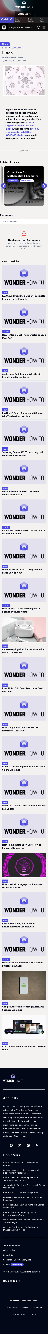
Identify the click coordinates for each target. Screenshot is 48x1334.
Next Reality (31, 20)
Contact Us (8, 1255)
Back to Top (10, 1280)
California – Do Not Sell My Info (17, 1259)
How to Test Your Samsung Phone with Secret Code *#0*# (23, 1206)
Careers (12, 1264)
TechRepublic (12, 1307)
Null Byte (42, 20)
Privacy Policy (9, 1250)
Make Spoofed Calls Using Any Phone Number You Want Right (23, 1221)
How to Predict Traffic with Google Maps (21, 1192)
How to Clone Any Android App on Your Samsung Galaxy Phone (20, 1179)
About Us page (21, 1136)
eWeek (25, 1307)
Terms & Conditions (12, 1245)
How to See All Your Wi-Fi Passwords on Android (20, 1164)
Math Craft (24, 13)
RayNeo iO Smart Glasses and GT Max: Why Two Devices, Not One (22, 415)
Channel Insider (19, 1314)
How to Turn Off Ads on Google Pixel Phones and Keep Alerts (21, 610)
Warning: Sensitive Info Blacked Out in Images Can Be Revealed (20, 1228)
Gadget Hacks (18, 20)
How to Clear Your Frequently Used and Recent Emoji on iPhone (20, 1213)
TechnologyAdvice (29, 1300)
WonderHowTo (7, 19)
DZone (33, 1314)
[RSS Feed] (37, 1145)
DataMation (37, 1307)
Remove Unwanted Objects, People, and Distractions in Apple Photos (21, 1171)
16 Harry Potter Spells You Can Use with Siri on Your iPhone (24, 1186)
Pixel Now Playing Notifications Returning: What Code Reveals (19, 925)
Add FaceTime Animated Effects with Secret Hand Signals (22, 1198)
